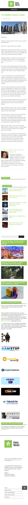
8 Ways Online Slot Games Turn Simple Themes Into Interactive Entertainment (18, 204)
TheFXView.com (16, 460)
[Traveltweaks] (14, 6)
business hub (15, 61)
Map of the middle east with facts (13, 150)
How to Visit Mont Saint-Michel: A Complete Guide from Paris (17, 189)
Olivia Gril (13, 151)
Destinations (6, 18)
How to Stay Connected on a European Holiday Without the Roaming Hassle (16, 211)
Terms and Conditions (9, 492)
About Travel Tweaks (9, 494)
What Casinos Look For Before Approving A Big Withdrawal (16, 223)
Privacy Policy (7, 490)
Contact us (7, 497)
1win (2, 323)
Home (5, 487)
